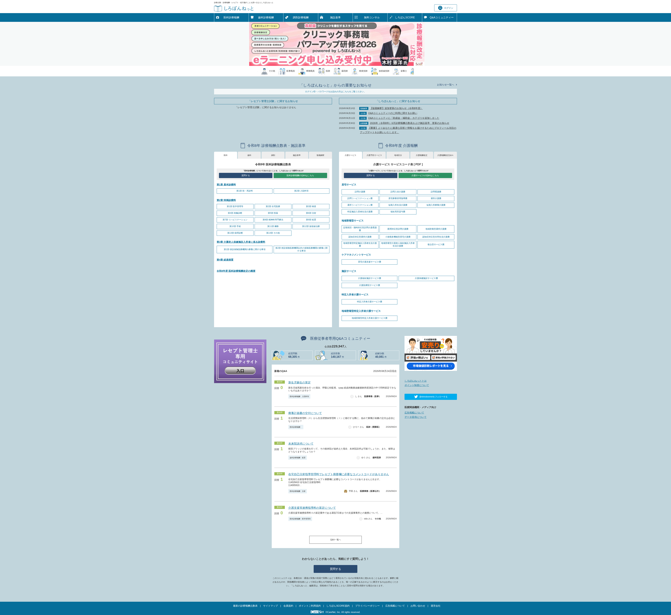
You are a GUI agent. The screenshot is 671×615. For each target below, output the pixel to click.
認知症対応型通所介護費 (359, 237)
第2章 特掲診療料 (226, 200)
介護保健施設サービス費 (426, 278)
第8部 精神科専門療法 (273, 219)
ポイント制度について (417, 385)
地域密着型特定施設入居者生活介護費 (360, 244)
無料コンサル (372, 17)
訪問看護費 (436, 191)
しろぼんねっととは (416, 380)
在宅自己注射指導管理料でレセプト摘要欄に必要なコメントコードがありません (338, 474)
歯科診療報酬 (266, 17)
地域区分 (398, 155)
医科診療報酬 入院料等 (299, 396)
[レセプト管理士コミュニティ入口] (240, 361)
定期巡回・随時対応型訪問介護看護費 (360, 229)
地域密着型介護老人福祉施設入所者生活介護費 (398, 244)
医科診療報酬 (231, 17)
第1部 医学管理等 (235, 206)
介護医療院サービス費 (369, 285)
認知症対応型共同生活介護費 (436, 237)
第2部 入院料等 (301, 191)
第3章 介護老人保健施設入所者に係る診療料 (241, 241)
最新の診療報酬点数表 (245, 605)
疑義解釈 (320, 155)
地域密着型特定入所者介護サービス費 (369, 318)
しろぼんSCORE (405, 17)
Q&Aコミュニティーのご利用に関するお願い (392, 113)
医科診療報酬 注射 (297, 491)
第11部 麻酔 (273, 226)
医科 (226, 155)
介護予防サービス (374, 155)
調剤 (273, 155)
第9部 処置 (311, 219)
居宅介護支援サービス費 (369, 262)
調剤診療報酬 (301, 17)
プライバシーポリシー (367, 605)
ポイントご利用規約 (310, 605)
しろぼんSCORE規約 (338, 605)
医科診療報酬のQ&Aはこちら (300, 175)
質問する (245, 175)
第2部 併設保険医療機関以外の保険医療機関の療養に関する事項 (301, 249)
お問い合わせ (417, 605)
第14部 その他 (273, 233)
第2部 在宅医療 (273, 206)
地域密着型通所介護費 (435, 229)
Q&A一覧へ (335, 539)
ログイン (448, 8)
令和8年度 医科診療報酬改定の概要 (236, 270)
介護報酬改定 (421, 155)
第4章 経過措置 (225, 259)
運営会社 (436, 605)
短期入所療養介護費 (436, 205)
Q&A (442, 17)
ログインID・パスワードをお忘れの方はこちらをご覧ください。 (335, 91)
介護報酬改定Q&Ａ (445, 155)
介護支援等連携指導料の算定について (312, 507)
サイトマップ (270, 605)
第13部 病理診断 (235, 233)
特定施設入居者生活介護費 (360, 211)
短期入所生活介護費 (397, 205)
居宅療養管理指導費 (397, 198)
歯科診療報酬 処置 (297, 458)
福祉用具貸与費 (398, 211)
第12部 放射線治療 (311, 226)
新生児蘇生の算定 (299, 382)
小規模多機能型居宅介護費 (397, 237)
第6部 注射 (311, 213)
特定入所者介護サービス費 (369, 301)
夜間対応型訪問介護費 (397, 229)
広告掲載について (414, 412)
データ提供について (416, 417)
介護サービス (350, 155)
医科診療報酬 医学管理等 (300, 519)
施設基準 (335, 17)
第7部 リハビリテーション (235, 219)
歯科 (249, 155)
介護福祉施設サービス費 (369, 278)
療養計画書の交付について (305, 413)
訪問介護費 (360, 191)
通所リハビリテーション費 (360, 205)
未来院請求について (300, 443)
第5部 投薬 (273, 213)
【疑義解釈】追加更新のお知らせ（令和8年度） (396, 108)
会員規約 (288, 605)
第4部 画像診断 (235, 213)
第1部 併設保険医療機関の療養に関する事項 (244, 249)
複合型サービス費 (436, 244)
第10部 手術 (235, 226)
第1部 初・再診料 (244, 191)
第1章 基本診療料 (226, 184)
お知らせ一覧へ (445, 84)
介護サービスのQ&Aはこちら (425, 175)
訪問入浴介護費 (398, 191)
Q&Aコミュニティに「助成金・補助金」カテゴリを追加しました (403, 118)
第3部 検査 (311, 206)
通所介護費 (436, 198)
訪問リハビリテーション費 (360, 198)
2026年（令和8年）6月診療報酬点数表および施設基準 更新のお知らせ (409, 123)
